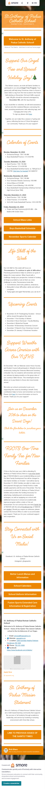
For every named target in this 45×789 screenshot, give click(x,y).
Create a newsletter (11, 783)
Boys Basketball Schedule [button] (22, 228)
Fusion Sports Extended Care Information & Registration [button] (22, 604)
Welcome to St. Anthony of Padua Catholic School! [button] (22, 41)
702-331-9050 (20, 645)
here (30, 114)
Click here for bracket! (20, 171)
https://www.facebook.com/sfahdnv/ (19, 650)
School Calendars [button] (22, 586)
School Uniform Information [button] (22, 594)
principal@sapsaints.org (22, 636)
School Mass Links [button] (22, 220)
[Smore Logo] (13, 3)
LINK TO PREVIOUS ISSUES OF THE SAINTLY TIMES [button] (23, 735)
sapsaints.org (21, 638)
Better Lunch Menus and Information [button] (22, 576)
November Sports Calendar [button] (22, 236)
